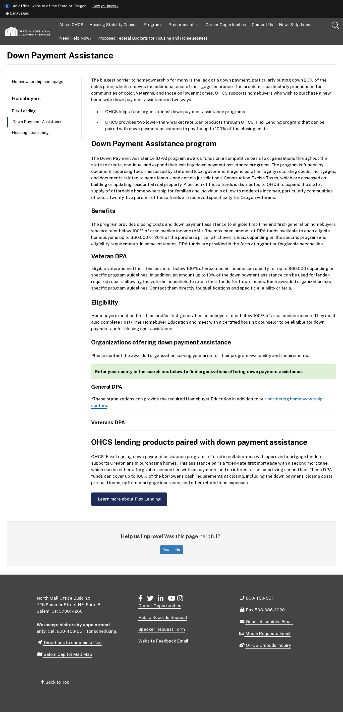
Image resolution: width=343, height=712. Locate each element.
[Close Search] (301, 45)
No (177, 550)
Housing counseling (30, 132)
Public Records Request (162, 617)
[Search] (335, 25)
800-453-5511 (260, 598)
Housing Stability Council (113, 24)
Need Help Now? (75, 38)
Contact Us (262, 24)
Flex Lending (24, 111)
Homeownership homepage (37, 81)
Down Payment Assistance (38, 121)
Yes (166, 550)
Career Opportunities (226, 24)
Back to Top (56, 682)
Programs (153, 24)
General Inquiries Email (269, 622)
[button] (17, 13)
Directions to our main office (72, 642)
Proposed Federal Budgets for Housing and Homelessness (152, 38)
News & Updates (294, 24)
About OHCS (71, 24)
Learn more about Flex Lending (129, 499)
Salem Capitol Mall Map (67, 654)
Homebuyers (26, 98)
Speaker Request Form (161, 629)
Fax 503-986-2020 (265, 609)
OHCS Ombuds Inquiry (268, 646)
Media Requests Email (267, 634)
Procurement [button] (184, 25)
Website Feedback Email (163, 641)
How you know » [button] (105, 6)
